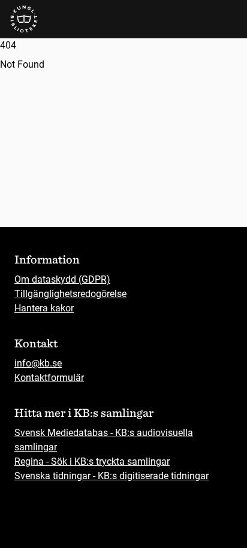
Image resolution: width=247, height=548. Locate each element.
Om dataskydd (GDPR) (62, 279)
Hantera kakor (44, 308)
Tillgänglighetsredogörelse (70, 293)
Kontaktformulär (49, 377)
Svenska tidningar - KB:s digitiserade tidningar (111, 476)
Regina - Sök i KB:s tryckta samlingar (92, 461)
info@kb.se (38, 363)
